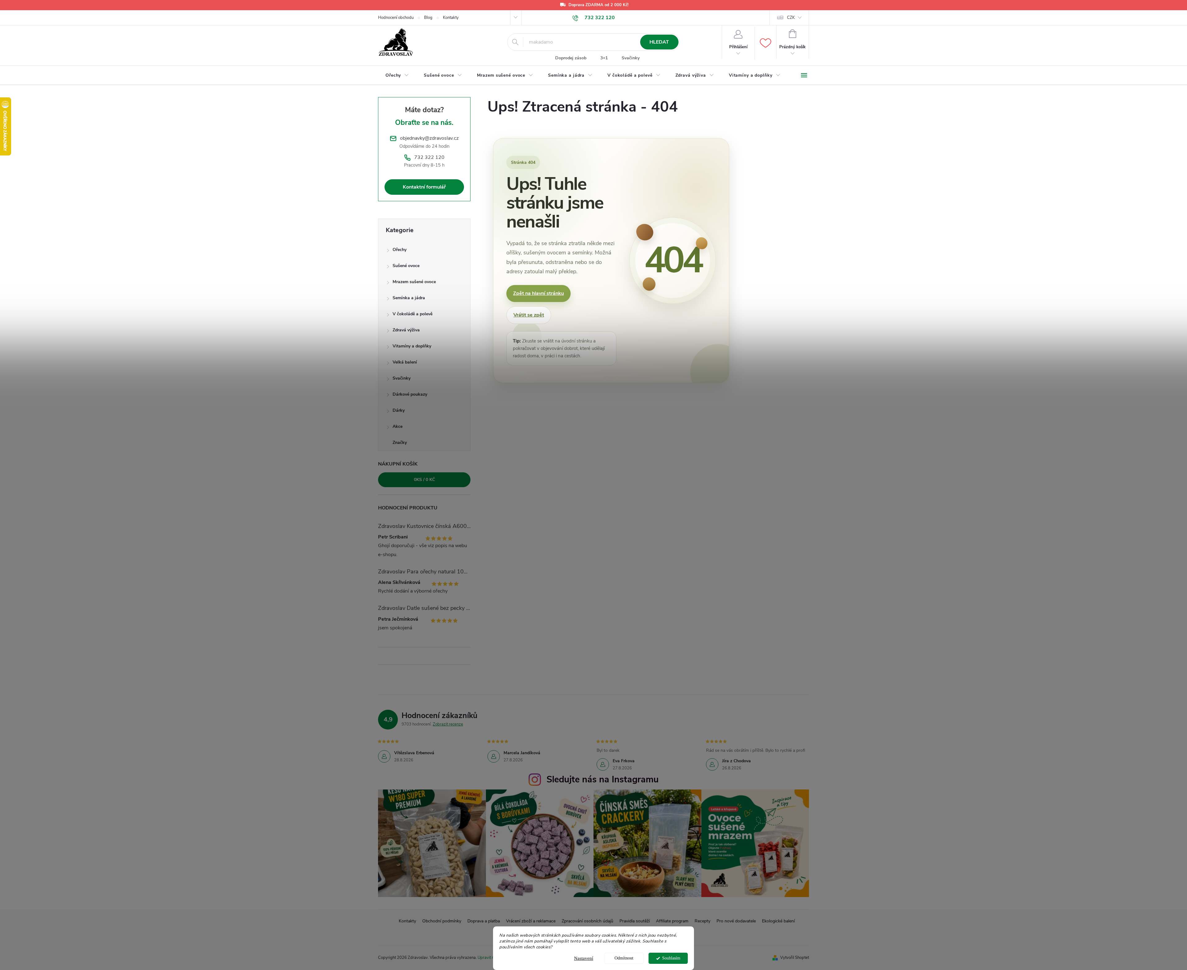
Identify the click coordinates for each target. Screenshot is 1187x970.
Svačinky (631, 58)
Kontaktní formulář (424, 187)
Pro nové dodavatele (736, 921)
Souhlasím (671, 958)
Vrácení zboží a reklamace (530, 921)
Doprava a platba (483, 921)
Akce (397, 426)
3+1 (604, 58)
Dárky (399, 410)
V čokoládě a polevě (412, 314)
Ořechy (399, 250)
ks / (424, 480)
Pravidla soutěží (634, 921)
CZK (791, 17)
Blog (428, 17)
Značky (400, 442)
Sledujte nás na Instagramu (603, 779)
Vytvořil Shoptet (794, 957)
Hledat (659, 42)
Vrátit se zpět (528, 315)
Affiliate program (672, 921)
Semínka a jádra (409, 298)
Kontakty (451, 17)
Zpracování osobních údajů (587, 921)
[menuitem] (397, 75)
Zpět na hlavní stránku (538, 293)
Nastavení (583, 958)
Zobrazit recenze (448, 724)
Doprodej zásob (570, 58)
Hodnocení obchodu (396, 17)
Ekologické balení (778, 921)
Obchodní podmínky (441, 921)
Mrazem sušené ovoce (414, 282)
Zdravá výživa (406, 330)
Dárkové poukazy (410, 394)
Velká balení (405, 362)
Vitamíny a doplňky (412, 346)
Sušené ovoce (406, 266)
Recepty (702, 921)
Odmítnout (624, 958)
